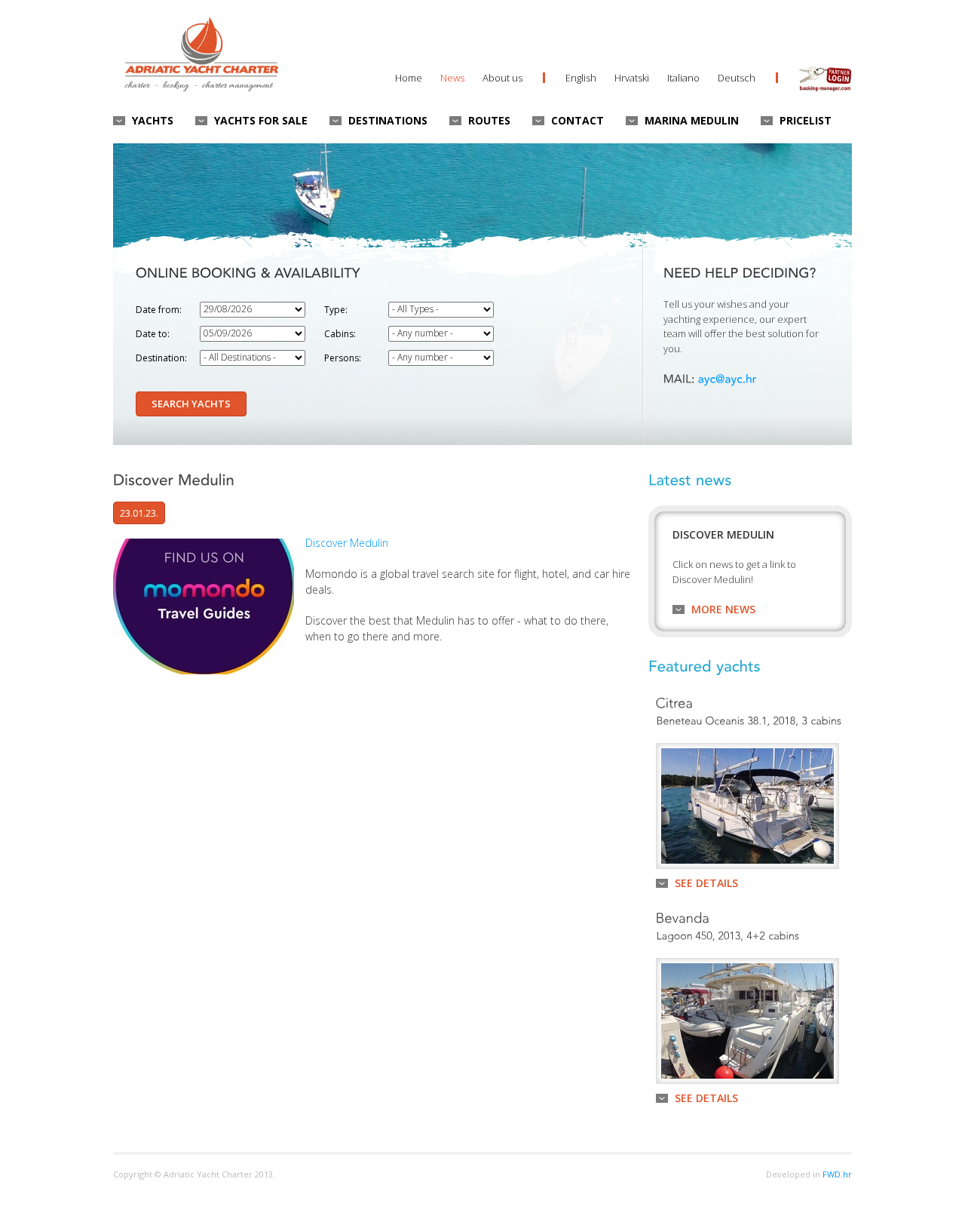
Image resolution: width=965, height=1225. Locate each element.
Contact (577, 120)
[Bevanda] (683, 916)
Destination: (161, 358)
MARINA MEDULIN (692, 120)
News (452, 77)
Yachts (152, 120)
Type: (336, 309)
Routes (489, 120)
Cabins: (340, 333)
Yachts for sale (261, 120)
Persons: (342, 358)
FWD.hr (837, 1174)
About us (502, 77)
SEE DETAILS (706, 883)
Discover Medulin (346, 543)
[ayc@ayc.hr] (727, 377)
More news (723, 609)
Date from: (159, 309)
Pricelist (806, 120)
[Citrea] (675, 701)
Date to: (153, 333)
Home (408, 77)
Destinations (387, 120)
